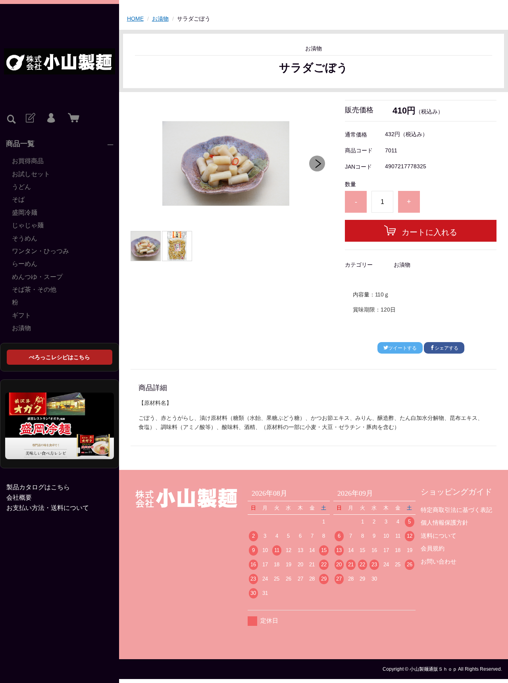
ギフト (21, 315)
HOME (135, 18)
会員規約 (432, 548)
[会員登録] (30, 118)
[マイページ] (51, 118)
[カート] (72, 118)
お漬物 (21, 328)
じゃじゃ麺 (28, 225)
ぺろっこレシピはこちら (59, 357)
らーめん (24, 263)
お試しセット (31, 174)
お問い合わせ (438, 561)
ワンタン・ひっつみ (40, 251)
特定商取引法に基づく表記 (456, 509)
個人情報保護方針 (444, 522)
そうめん (24, 238)
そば (18, 199)
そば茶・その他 (34, 289)
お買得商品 (28, 161)
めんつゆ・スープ (37, 276)
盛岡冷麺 (24, 212)
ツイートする (402, 348)
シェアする (446, 348)
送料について (438, 535)
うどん (21, 186)
